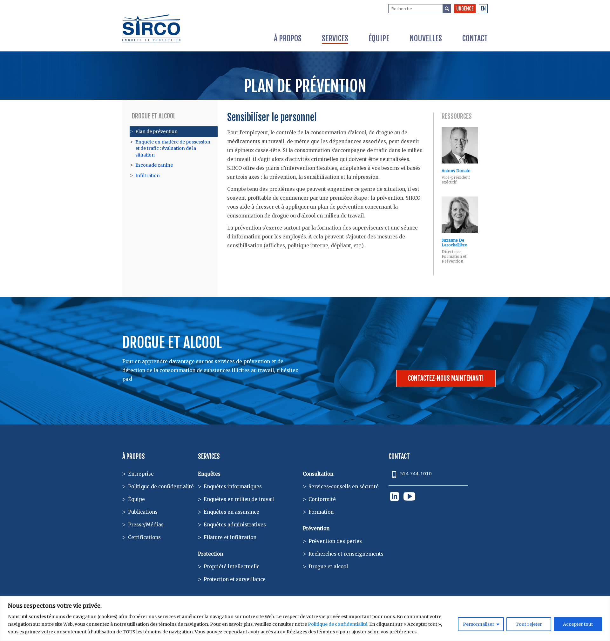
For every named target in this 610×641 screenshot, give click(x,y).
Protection (210, 554)
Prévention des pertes (335, 541)
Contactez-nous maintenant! (446, 378)
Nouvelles (426, 38)
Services (335, 38)
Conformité (322, 499)
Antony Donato (456, 170)
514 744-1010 (416, 473)
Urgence (465, 8)
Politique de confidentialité (337, 624)
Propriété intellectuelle (232, 567)
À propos (288, 38)
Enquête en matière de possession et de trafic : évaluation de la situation (172, 148)
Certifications (144, 537)
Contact (475, 38)
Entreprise (141, 474)
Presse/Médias (146, 525)
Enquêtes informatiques (233, 487)
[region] (305, 618)
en (483, 8)
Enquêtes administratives (235, 525)
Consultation (318, 474)
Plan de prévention (156, 131)
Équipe (379, 38)
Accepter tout (578, 624)
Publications (143, 512)
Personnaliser (478, 624)
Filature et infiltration (230, 537)
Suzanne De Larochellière (454, 242)
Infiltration (147, 175)
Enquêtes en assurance (231, 512)
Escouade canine (154, 165)
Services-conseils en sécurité (343, 487)
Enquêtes (209, 474)
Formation (321, 512)
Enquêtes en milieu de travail (239, 499)
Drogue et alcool (154, 116)
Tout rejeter (529, 624)
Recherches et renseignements (345, 554)
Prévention (316, 528)
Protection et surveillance (235, 579)
